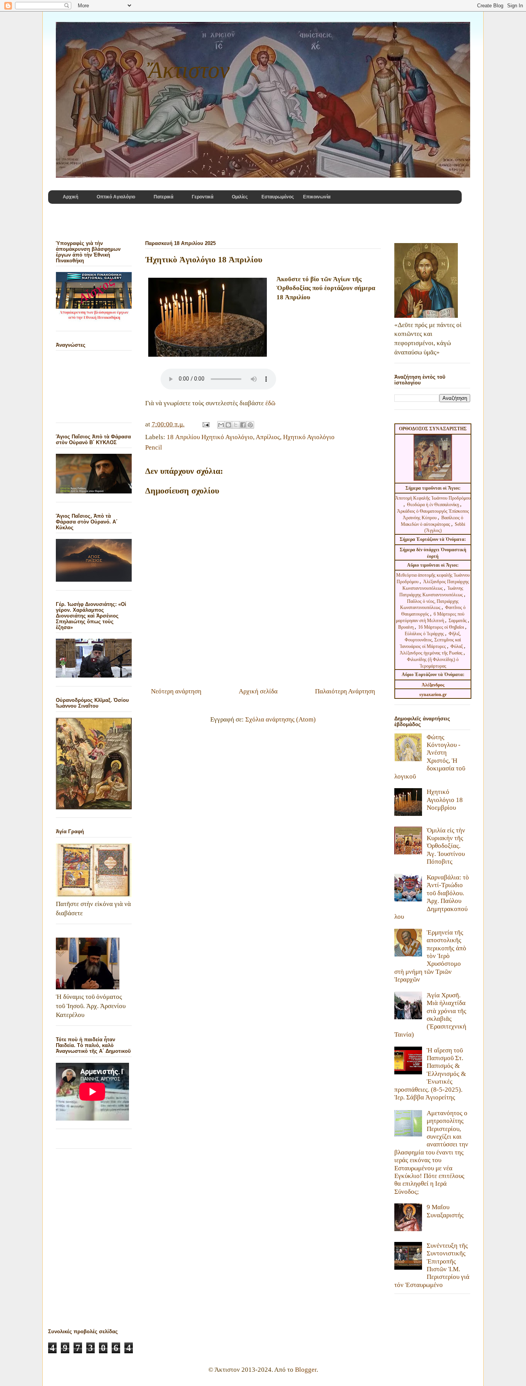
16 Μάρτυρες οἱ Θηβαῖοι (441, 627)
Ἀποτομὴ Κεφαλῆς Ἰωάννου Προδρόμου (433, 498)
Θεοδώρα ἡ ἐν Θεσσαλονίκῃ (433, 504)
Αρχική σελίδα (258, 691)
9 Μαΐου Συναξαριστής (445, 1210)
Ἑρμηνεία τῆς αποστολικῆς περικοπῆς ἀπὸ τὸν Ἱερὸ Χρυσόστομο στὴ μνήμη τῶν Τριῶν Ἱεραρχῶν (430, 956)
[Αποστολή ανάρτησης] (205, 424)
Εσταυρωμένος (277, 197)
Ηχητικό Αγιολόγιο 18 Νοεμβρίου (445, 799)
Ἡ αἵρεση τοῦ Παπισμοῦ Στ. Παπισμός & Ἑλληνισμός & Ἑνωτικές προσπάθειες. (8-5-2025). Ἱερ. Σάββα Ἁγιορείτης (430, 1074)
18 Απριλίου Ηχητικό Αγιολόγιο (210, 437)
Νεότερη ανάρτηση (176, 691)
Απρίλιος (268, 437)
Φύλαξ (457, 646)
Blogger (306, 1369)
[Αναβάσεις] (207, 318)
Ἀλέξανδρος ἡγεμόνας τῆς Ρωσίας (431, 653)
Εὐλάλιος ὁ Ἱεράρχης (424, 633)
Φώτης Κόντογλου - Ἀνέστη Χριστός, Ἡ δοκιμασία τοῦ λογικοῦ (429, 756)
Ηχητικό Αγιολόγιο (309, 437)
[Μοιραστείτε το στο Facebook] (243, 425)
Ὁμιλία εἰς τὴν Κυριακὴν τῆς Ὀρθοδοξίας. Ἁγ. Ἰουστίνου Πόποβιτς (446, 846)
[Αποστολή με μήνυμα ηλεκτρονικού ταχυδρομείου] (221, 425)
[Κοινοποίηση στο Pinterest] (250, 425)
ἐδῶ (270, 403)
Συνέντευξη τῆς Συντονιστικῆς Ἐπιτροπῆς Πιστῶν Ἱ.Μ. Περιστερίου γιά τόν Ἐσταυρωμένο (431, 1265)
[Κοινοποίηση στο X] (236, 425)
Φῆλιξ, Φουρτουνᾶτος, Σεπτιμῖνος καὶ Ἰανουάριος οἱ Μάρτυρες (430, 640)
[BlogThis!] (228, 425)
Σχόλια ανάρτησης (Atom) (280, 719)
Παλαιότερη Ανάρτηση (345, 691)
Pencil (153, 447)
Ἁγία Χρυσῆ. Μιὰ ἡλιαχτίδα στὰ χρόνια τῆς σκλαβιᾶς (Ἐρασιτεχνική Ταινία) (430, 1015)
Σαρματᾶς (458, 620)
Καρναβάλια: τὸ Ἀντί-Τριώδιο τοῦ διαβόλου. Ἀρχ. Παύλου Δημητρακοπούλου (431, 897)
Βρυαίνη (406, 627)
